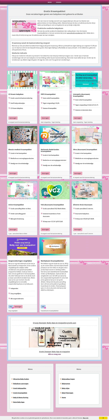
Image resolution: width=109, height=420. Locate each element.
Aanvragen (13, 118)
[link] (13, 118)
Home (64, 397)
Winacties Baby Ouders (21, 379)
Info (11, 307)
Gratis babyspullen (19, 388)
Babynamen (66, 384)
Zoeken (58, 2)
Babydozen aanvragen (20, 384)
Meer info (85, 418)
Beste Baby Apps (18, 402)
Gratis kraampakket (20, 393)
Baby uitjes (65, 388)
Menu (50, 2)
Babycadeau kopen (68, 379)
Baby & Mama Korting (20, 397)
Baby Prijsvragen (67, 393)
